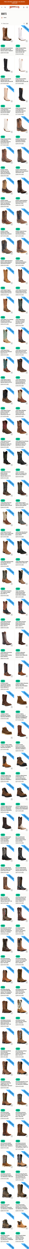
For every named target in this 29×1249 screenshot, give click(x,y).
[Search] (5, 7)
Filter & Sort (6, 23)
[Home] (1, 17)
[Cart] (27, 7)
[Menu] (2, 7)
